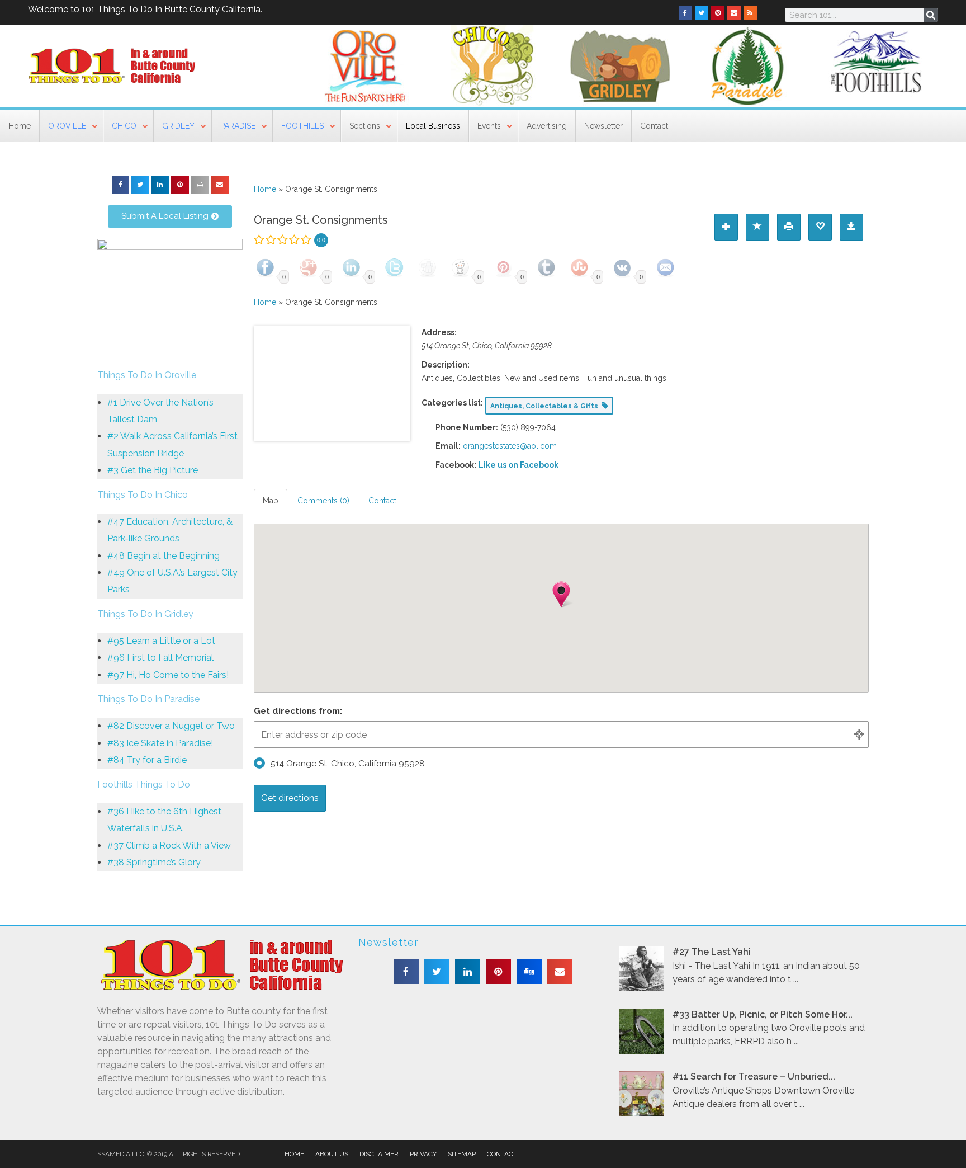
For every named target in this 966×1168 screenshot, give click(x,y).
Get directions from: (298, 711)
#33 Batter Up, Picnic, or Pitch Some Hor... (763, 1014)
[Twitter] (701, 13)
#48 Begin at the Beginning (163, 555)
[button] (121, 185)
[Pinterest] (717, 13)
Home (265, 189)
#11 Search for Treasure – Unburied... (754, 1076)
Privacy (423, 1154)
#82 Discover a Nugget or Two (171, 725)
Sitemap (462, 1154)
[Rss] (750, 13)
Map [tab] (270, 500)
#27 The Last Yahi (712, 951)
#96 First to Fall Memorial (160, 657)
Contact (502, 1154)
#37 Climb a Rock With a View (169, 845)
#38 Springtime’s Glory (154, 862)
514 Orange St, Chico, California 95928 (348, 764)
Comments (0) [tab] (323, 500)
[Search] (931, 15)
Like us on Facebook (518, 464)
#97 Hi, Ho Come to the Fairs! (168, 675)
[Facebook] (685, 13)
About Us (331, 1154)
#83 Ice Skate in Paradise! (160, 743)
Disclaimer (379, 1154)
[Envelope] (734, 13)
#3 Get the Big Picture (152, 470)
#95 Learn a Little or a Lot (161, 640)
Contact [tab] (382, 500)
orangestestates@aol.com (510, 445)
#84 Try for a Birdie (147, 760)
